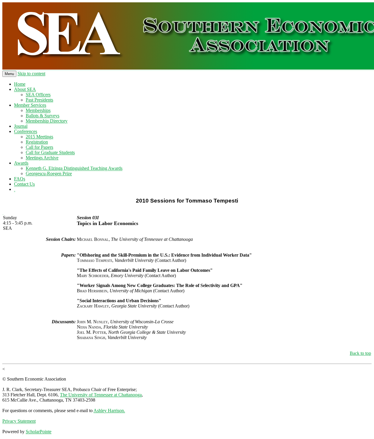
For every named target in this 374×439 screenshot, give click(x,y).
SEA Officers (38, 94)
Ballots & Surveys (42, 115)
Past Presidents (39, 99)
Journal (20, 126)
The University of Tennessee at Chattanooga (101, 394)
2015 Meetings (39, 136)
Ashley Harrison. (109, 410)
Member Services (30, 105)
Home (19, 84)
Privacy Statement (19, 421)
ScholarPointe (38, 431)
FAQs (19, 178)
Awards (21, 162)
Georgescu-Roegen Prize (49, 173)
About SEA (25, 89)
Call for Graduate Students (50, 152)
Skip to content (31, 73)
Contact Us (24, 184)
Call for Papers (39, 147)
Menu (9, 74)
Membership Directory (46, 120)
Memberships (38, 110)
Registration (37, 141)
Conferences (25, 131)
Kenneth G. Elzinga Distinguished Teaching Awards (74, 168)
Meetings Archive (42, 157)
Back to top (360, 353)
